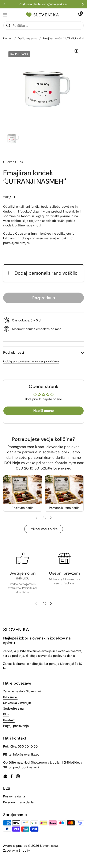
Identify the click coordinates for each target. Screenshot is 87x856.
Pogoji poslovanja (16, 726)
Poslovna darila (14, 796)
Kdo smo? (10, 697)
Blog (6, 714)
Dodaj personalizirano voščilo (46, 273)
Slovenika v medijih (17, 703)
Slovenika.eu (49, 846)
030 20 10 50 (28, 746)
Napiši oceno (43, 410)
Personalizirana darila (18, 802)
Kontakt (9, 720)
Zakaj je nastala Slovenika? (22, 691)
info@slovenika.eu (26, 754)
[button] (43, 352)
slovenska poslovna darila (56, 656)
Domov (7, 38)
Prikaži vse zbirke (44, 529)
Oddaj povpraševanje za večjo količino (31, 361)
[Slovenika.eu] (42, 15)
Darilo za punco (27, 38)
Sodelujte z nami (15, 708)
